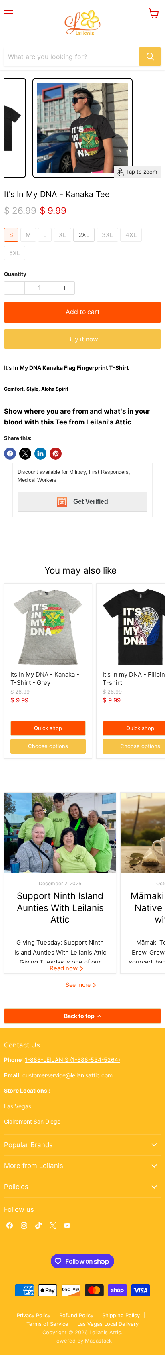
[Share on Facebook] (10, 454)
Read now (64, 968)
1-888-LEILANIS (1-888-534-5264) (72, 1059)
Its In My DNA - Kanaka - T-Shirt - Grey (44, 678)
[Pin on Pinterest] (56, 454)
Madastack (98, 1340)
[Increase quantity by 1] (64, 288)
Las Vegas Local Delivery (108, 1324)
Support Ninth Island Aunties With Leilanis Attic (60, 907)
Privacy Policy (33, 1315)
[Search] (150, 56)
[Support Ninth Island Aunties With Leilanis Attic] (60, 833)
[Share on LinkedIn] (40, 454)
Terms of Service (47, 1324)
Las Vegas (17, 1106)
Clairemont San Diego (32, 1121)
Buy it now (82, 339)
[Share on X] (25, 454)
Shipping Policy (121, 1315)
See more (79, 984)
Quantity (15, 274)
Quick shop (48, 728)
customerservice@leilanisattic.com (67, 1075)
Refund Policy (76, 1315)
